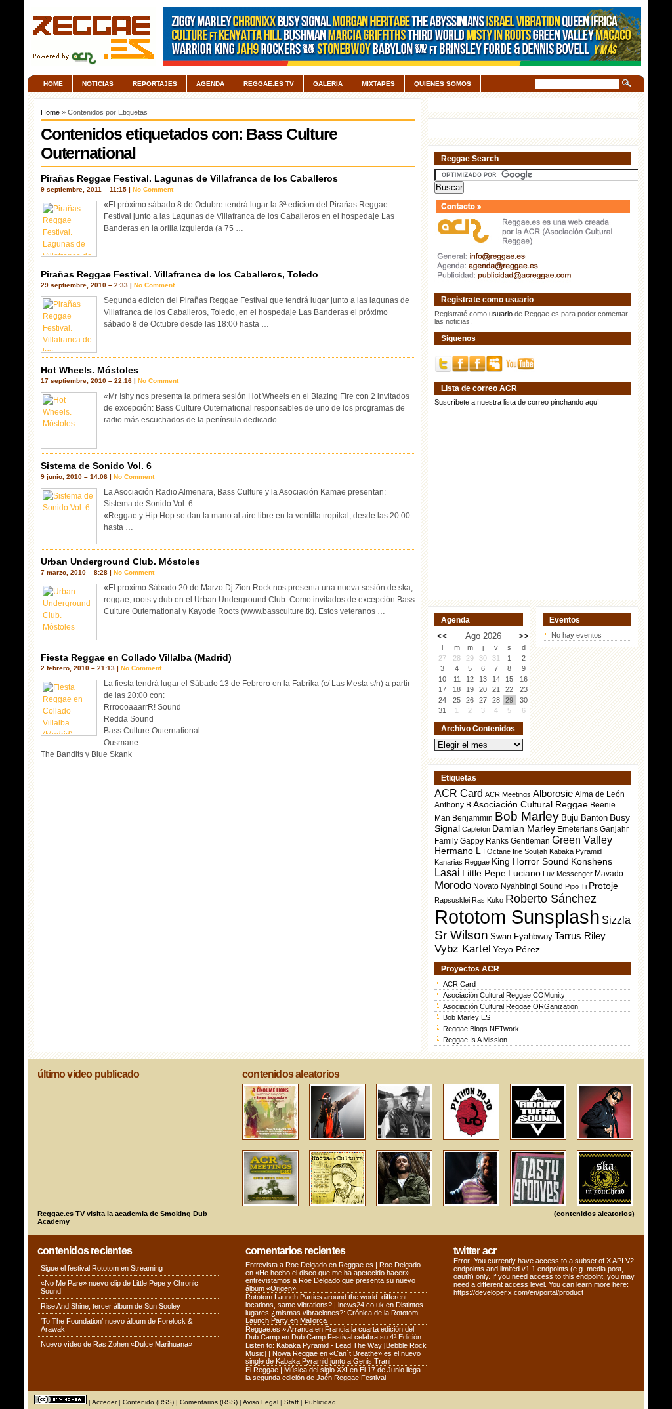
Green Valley (582, 840)
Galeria (328, 83)
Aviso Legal (260, 1402)
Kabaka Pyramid (575, 851)
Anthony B (452, 804)
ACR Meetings (508, 794)
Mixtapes (378, 83)
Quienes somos (442, 83)
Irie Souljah (530, 851)
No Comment (153, 189)
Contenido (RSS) (148, 1402)
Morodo (452, 885)
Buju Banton (584, 818)
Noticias (98, 83)
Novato (486, 886)
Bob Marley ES (466, 1017)
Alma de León (600, 794)
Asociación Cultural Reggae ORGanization (510, 1006)
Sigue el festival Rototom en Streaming (102, 1268)
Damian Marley (523, 829)
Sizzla (616, 920)
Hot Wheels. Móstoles (89, 370)
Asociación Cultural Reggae (530, 804)
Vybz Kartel (462, 949)
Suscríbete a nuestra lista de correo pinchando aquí (516, 402)
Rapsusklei (452, 900)
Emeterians (577, 829)
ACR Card (458, 793)
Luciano (524, 873)
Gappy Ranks (484, 840)
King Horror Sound (530, 861)
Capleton (476, 829)
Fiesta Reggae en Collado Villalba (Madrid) (136, 657)
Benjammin (472, 818)
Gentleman (530, 841)
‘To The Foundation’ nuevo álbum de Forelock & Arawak (116, 1325)
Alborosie (553, 793)
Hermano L (457, 851)
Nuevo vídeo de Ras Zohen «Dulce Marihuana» (116, 1344)
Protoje (603, 885)
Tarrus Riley (580, 935)
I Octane (497, 851)
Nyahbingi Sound (532, 886)
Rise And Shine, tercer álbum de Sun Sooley (110, 1306)
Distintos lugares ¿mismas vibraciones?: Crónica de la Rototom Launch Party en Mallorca (334, 1312)
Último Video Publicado (88, 1074)
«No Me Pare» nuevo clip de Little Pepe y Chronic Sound (119, 1287)
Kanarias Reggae (462, 862)
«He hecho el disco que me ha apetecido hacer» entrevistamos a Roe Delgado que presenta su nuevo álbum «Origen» (330, 1280)
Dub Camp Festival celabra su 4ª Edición (356, 1337)
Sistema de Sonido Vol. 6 (96, 465)
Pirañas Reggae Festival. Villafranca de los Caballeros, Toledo (179, 274)
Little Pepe (484, 873)
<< (442, 636)
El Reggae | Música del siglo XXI (296, 1370)
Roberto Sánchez (551, 898)
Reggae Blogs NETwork (481, 1028)
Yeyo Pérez (516, 949)
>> (523, 636)
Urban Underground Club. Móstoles (120, 561)
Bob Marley (527, 816)
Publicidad (320, 1402)
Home (53, 83)
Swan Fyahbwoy (521, 936)
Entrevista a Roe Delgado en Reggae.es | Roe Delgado (333, 1265)
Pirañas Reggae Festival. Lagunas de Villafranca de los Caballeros (189, 178)
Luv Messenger (568, 874)
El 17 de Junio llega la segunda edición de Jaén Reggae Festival (333, 1373)
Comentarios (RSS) (209, 1402)
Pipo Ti (576, 886)
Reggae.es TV (268, 83)
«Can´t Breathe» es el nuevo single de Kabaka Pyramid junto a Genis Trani (333, 1357)
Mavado (609, 873)
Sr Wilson (461, 935)
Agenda (210, 83)
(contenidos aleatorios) (594, 1213)
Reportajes (155, 83)
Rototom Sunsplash (517, 917)
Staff (291, 1402)
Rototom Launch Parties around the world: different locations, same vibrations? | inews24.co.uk (326, 1301)
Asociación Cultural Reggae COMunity (504, 995)
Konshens (591, 862)
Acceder (104, 1402)
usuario (501, 313)
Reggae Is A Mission (475, 1040)
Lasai (447, 872)
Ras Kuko (487, 900)
